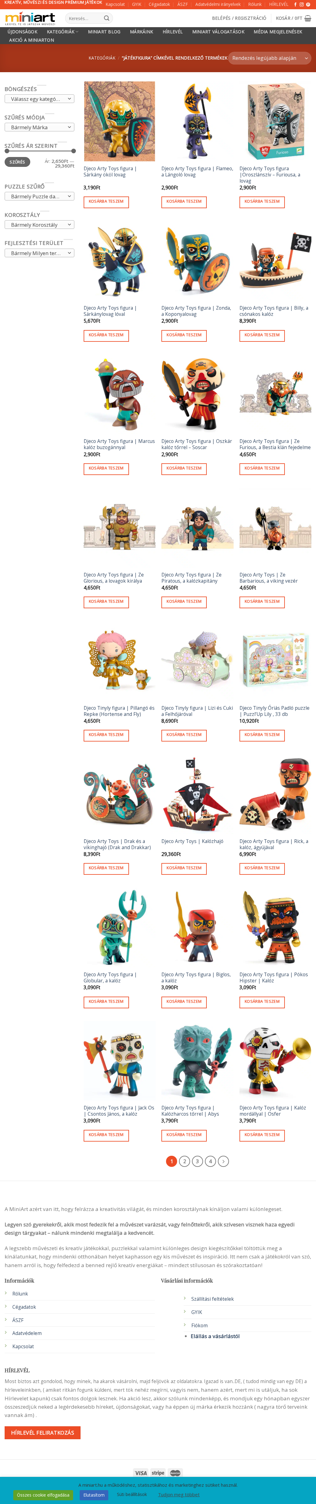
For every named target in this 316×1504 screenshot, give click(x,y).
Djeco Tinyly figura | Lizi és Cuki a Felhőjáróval (197, 711)
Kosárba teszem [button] (106, 201)
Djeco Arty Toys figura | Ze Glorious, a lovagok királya (114, 578)
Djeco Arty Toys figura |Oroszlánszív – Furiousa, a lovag (269, 175)
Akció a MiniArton (31, 40)
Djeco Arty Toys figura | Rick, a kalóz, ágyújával (273, 844)
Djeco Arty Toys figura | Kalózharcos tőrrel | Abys (190, 1111)
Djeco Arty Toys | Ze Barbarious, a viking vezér (268, 578)
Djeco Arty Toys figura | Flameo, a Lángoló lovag (197, 172)
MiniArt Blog (104, 31)
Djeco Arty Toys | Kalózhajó (192, 841)
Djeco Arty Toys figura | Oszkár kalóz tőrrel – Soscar (196, 444)
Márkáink (141, 31)
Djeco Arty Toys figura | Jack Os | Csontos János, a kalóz (119, 1111)
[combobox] (39, 99)
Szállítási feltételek (212, 1299)
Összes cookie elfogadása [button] (43, 1495)
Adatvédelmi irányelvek (218, 4)
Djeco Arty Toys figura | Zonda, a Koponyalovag (196, 311)
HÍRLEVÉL (279, 4)
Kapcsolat (115, 4)
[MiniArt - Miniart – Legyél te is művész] (30, 18)
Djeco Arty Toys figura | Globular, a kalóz (110, 978)
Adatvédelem (27, 1333)
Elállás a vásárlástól (215, 1336)
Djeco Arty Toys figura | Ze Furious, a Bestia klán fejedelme (275, 444)
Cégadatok (159, 4)
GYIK (136, 4)
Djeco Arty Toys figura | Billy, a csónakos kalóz (273, 311)
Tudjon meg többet (179, 1494)
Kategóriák (61, 32)
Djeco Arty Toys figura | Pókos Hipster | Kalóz (273, 978)
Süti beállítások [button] (132, 1494)
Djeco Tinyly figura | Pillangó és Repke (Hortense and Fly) (119, 711)
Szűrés (17, 162)
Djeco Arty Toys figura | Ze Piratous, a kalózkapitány (191, 578)
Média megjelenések (278, 31)
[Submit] (106, 18)
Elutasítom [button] (94, 1495)
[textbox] (38, 99)
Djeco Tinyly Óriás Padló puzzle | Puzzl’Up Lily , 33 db (274, 711)
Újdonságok (22, 31)
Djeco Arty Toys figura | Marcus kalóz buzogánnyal (119, 444)
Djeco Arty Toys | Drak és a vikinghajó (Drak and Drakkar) (117, 844)
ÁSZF (182, 4)
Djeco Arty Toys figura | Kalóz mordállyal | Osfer (272, 1111)
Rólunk (255, 4)
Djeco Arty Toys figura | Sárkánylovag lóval (110, 311)
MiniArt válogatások (218, 31)
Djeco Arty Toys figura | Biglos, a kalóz (196, 978)
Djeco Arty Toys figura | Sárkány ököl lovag (110, 172)
